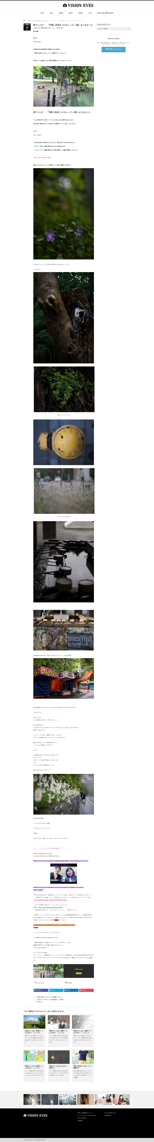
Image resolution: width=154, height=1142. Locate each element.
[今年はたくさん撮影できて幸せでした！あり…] (103, 1099)
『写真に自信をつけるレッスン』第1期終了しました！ (49, 997)
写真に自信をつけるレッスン (48, 28)
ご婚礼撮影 (79, 1120)
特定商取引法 (108, 1115)
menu (51, 13)
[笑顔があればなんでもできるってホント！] (85, 1099)
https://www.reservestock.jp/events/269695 (50, 907)
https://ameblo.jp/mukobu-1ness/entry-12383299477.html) (51, 900)
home (42, 13)
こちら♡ (55, 937)
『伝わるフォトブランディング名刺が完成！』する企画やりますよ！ (49, 1000)
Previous (21, 1100)
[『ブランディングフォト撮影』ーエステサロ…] (68, 1099)
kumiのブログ (37, 28)
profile (61, 13)
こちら (36, 927)
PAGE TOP (149, 1105)
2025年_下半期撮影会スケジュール (85, 1112)
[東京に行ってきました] (50, 1099)
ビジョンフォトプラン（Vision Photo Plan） (87, 1115)
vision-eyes (32, 1140)
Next (132, 1100)
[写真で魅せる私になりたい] (32, 1099)
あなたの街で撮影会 (81, 1118)
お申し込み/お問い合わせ (105, 13)
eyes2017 (61, 28)
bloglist (81, 13)
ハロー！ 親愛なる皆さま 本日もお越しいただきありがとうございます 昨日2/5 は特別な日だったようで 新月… (58, 1073)
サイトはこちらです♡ (40, 947)
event (90, 13)
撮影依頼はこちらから (114, 49)
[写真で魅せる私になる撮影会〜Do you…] (121, 1099)
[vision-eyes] (78, 8)
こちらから (66, 957)
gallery (71, 13)
